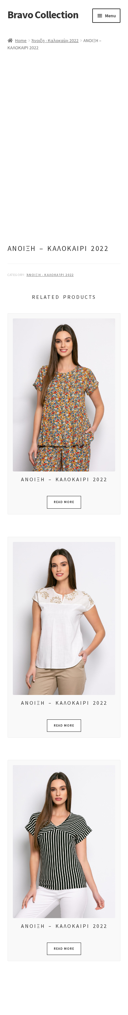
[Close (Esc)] (55, 1002)
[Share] (39, 1002)
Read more (64, 502)
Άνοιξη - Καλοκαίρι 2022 (55, 40)
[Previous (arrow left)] (7, 1011)
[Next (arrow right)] (23, 1011)
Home (21, 40)
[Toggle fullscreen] (23, 1002)
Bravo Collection (43, 14)
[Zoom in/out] (7, 1002)
